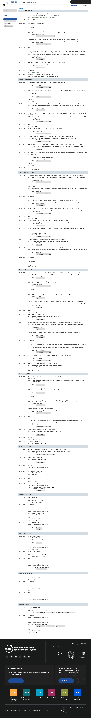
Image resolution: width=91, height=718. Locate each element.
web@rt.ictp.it (66, 712)
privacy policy (27, 710)
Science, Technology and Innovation (77, 698)
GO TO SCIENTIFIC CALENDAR (80, 2)
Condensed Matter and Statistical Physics (26, 698)
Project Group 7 (60, 626)
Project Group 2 (50, 612)
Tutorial (40, 529)
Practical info (6, 15)
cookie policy (36, 710)
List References (41, 454)
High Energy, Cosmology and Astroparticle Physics (13, 699)
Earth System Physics (52, 697)
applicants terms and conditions (13, 710)
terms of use (46, 710)
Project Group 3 (60, 612)
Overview (6, 8)
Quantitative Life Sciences (64, 698)
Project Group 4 (70, 612)
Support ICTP (66, 680)
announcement (9, 25)
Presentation (41, 44)
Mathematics (39, 697)
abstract (49, 44)
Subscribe (16, 680)
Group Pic (8, 23)
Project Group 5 (41, 626)
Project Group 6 (50, 626)
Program (5, 10)
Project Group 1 (41, 612)
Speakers (6, 12)
